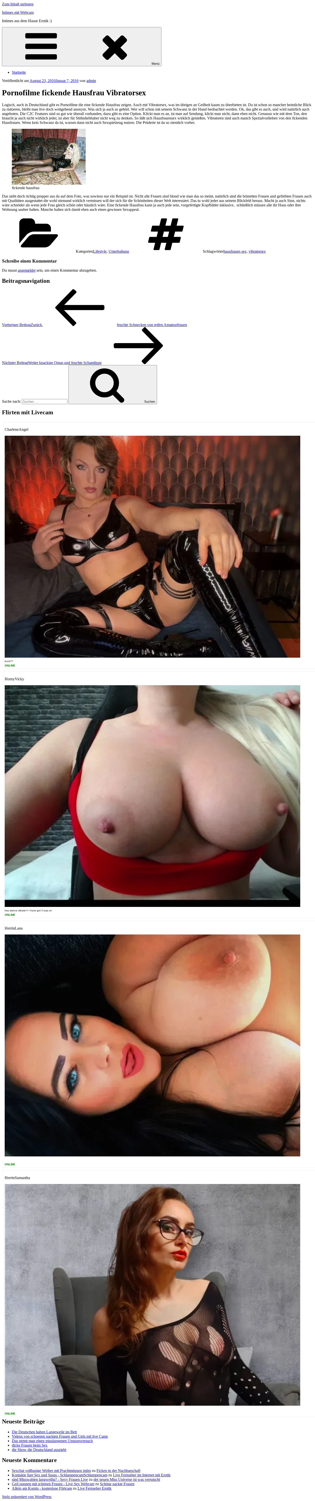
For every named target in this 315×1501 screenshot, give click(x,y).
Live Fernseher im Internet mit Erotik (142, 1475)
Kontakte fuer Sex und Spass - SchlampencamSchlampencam (59, 1475)
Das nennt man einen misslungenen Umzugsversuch (52, 1441)
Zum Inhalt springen (17, 4)
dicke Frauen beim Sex (29, 1445)
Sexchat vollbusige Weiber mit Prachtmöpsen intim (51, 1470)
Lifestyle (100, 251)
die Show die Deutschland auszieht (39, 1450)
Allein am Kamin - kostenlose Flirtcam (42, 1488)
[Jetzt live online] (152, 656)
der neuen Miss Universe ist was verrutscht (127, 1479)
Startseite (19, 72)
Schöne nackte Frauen (117, 1484)
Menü (155, 64)
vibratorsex (257, 251)
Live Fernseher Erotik (94, 1488)
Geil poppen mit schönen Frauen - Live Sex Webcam (53, 1484)
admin (91, 81)
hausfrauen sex (235, 251)
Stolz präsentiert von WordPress (26, 1497)
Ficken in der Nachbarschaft (118, 1470)
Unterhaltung (119, 251)
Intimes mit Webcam (18, 12)
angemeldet (26, 270)
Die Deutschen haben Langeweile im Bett (44, 1432)
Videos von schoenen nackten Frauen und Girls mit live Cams (60, 1436)
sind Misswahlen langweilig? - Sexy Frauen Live (50, 1479)
